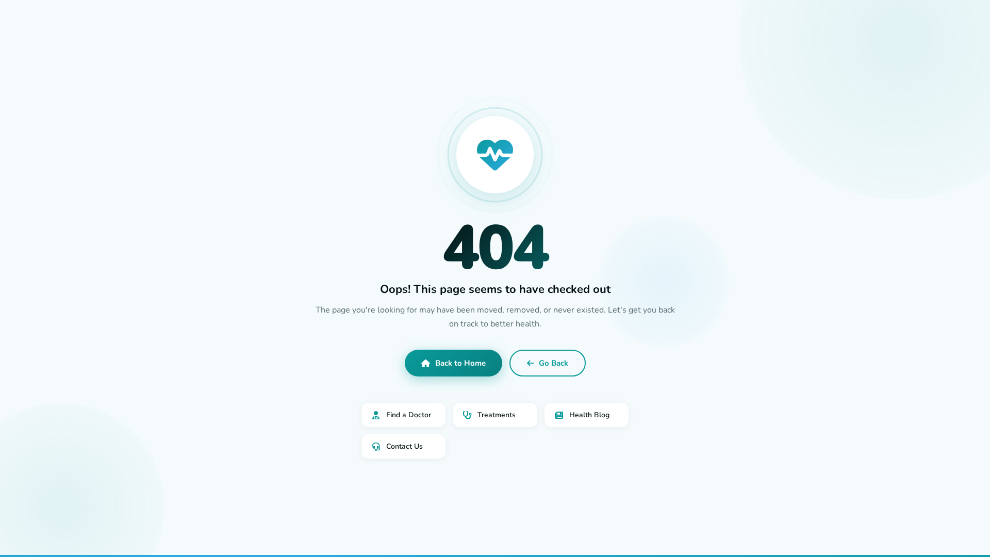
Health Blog (589, 415)
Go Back (553, 363)
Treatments (496, 415)
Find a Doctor (408, 415)
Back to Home (460, 363)
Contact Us (404, 446)
